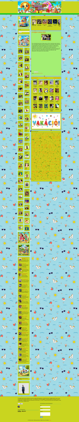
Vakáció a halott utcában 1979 (24, 306)
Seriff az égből (57, 173)
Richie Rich (54, 172)
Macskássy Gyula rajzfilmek (36, 164)
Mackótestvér (52, 163)
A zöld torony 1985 (24, 284)
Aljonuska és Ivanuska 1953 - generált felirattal (51, 110)
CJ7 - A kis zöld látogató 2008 (35, 93)
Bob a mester (43, 142)
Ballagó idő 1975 (24, 268)
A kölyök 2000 (46, 85)
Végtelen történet (38, 179)
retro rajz (50, 172)
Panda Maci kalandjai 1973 (52, 101)
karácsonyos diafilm (55, 159)
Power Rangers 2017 (47, 25)
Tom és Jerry (53, 177)
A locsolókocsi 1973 (25, 311)
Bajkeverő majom (45, 141)
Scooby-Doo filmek (50, 173)
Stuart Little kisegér (38, 174)
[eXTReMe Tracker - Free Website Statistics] (19, 407)
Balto (50, 141)
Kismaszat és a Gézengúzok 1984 (24, 322)
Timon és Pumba (44, 177)
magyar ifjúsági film (51, 164)
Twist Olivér (53, 178)
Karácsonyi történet (40, 159)
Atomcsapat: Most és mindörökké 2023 (41, 25)
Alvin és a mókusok (49, 139)
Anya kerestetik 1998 (36, 25)
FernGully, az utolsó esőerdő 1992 (41, 94)
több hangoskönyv (47, 178)
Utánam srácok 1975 (25, 353)
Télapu (33, 177)
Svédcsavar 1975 (24, 358)
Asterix (39, 140)
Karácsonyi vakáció (48, 159)
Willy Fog (58, 179)
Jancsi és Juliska (52, 157)
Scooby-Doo (43, 173)
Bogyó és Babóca (49, 142)
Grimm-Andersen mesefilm (47, 153)
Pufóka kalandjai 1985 (52, 86)
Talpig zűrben (45, 176)
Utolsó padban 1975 (25, 279)
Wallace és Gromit (48, 179)
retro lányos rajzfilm (43, 172)
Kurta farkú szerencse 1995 (40, 86)
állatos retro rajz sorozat (39, 139)
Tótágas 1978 (24, 263)
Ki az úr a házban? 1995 (57, 93)
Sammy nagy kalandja (36, 173)
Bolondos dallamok (56, 142)
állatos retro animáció (46, 138)
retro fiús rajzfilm (35, 172)
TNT (49, 177)
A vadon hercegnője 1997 (57, 86)
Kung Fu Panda (40, 161)
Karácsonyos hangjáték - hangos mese (38, 160)
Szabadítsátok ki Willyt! (52, 174)
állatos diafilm (44, 137)
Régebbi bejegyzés (56, 77)
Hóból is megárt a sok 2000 (40, 101)
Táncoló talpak (50, 176)
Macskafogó (57, 163)
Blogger (50, 420)
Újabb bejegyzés (35, 77)
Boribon (33, 143)
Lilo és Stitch (34, 163)
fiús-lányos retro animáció (42, 152)
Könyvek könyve (34, 161)
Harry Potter (41, 155)
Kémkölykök (48, 160)
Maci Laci (38, 163)
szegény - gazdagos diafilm (41, 175)
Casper (46, 143)
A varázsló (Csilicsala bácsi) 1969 (25, 258)
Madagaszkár (44, 164)
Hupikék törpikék (37, 157)
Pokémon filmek (46, 93)
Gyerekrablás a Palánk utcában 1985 (25, 333)
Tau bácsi (58, 176)
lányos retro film (39, 162)
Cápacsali (42, 143)
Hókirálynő (45, 156)
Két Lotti (58, 160)
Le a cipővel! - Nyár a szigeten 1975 (25, 348)
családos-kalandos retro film (38, 73)
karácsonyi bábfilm (44, 158)
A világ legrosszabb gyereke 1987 (24, 274)
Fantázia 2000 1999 (46, 109)
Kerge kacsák (53, 160)
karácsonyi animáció (35, 158)
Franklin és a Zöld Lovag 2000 (40, 110)
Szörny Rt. (40, 176)
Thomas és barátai (38, 177)
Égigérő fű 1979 (24, 327)
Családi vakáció (57, 143)
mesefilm (44, 165)
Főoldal (45, 77)
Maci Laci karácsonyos (45, 163)
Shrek (33, 174)
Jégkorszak (57, 157)
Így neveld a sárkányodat (45, 157)
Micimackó (57, 165)
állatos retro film (56, 138)
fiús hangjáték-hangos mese (52, 151)
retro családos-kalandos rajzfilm (50, 171)
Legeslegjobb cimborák (49, 162)
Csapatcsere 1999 (57, 101)
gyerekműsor (34, 154)
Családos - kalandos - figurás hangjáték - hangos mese (43, 144)
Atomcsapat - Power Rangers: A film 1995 (52, 25)
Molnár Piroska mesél (41, 166)
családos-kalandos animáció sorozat (47, 145)
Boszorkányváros (37, 143)
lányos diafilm (46, 161)
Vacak (34, 179)
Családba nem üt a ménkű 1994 (57, 25)
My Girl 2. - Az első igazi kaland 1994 (35, 102)
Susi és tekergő (44, 174)
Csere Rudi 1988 (24, 294)
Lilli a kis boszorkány (56, 162)
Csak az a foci (51, 143)
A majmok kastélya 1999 (57, 109)
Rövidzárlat (58, 172)
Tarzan (54, 176)
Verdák (43, 179)
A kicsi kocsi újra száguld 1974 (35, 86)
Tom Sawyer (37, 178)
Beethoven (38, 142)
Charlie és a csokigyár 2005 (35, 109)
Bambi (53, 141)
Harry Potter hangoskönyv (49, 155)
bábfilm (57, 140)
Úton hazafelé (58, 178)
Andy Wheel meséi (56, 139)
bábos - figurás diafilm (36, 141)
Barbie (33, 142)
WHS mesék (54, 179)
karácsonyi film (51, 158)
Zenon (32, 180)
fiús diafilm (42, 151)
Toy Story (41, 178)
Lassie (44, 162)
